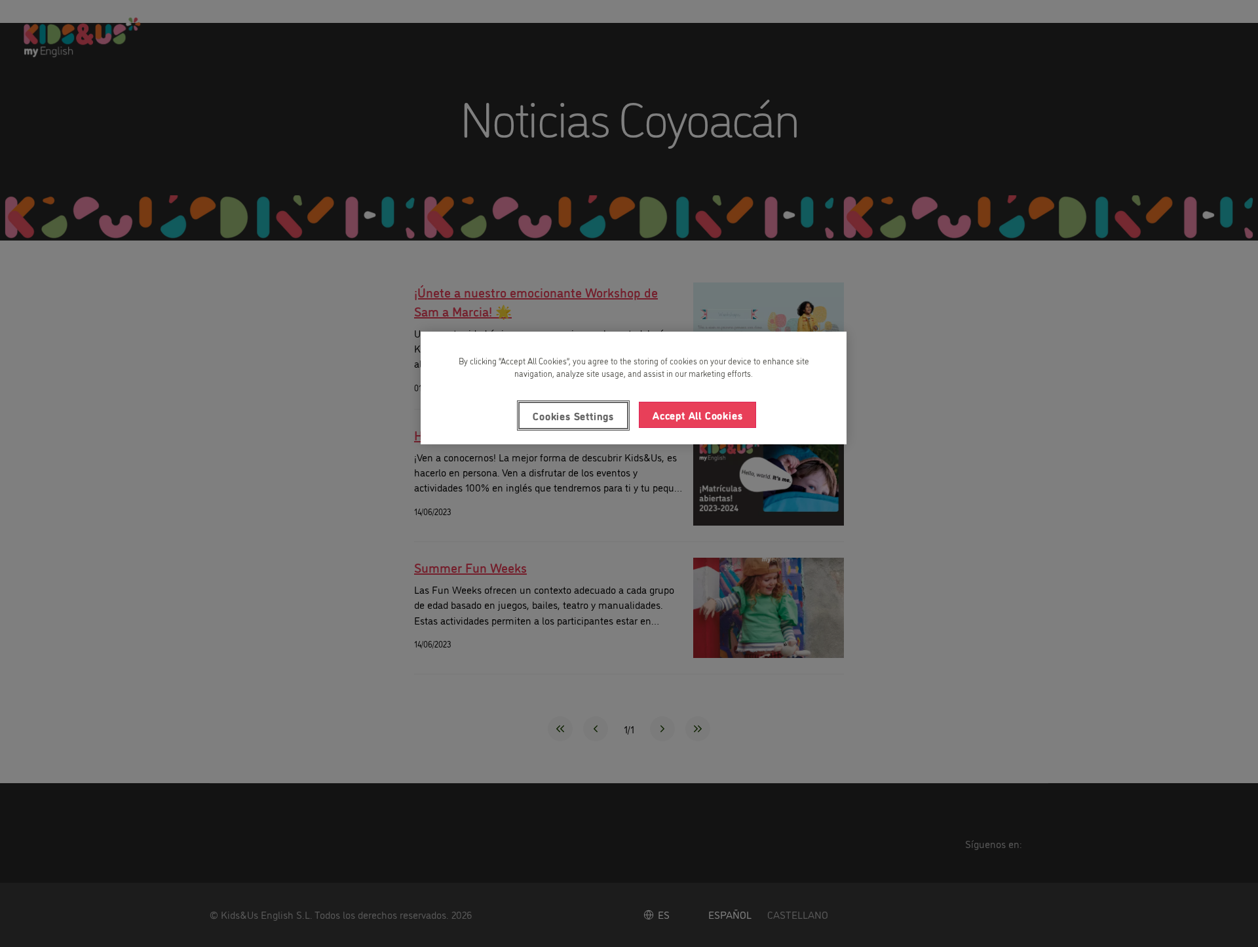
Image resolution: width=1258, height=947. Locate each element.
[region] (634, 388)
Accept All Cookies (697, 415)
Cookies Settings (573, 415)
